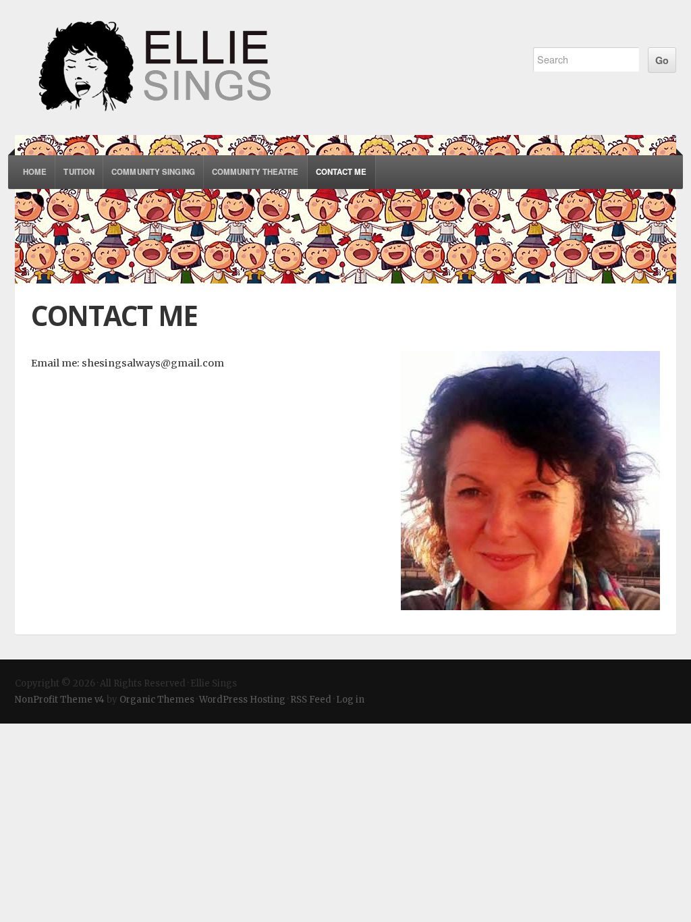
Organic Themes (156, 699)
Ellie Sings (259, 67)
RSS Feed (310, 699)
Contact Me (341, 172)
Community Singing (153, 172)
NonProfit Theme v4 (60, 699)
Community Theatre (255, 172)
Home (35, 172)
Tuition (78, 172)
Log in (350, 699)
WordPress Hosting (242, 699)
